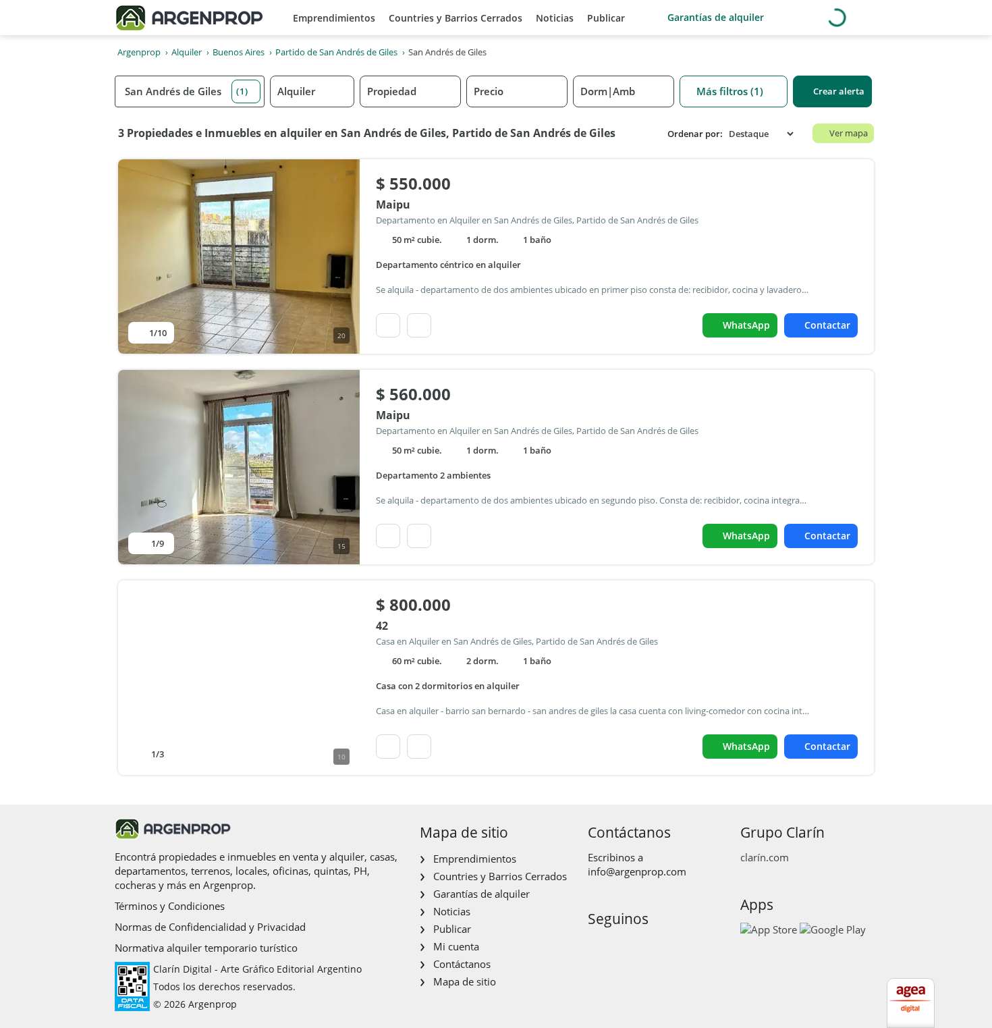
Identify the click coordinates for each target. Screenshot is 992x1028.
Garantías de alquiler (715, 17)
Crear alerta (838, 91)
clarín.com (764, 857)
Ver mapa (848, 133)
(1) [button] (242, 91)
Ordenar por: (695, 134)
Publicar (606, 17)
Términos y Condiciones (170, 906)
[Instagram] (618, 947)
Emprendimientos (334, 17)
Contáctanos (462, 964)
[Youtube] (640, 947)
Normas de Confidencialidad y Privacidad (210, 927)
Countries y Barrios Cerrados (455, 17)
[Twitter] (662, 947)
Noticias (555, 17)
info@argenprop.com (637, 871)
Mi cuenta (456, 946)
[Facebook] (597, 947)
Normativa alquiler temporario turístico (206, 947)
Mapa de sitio (464, 981)
